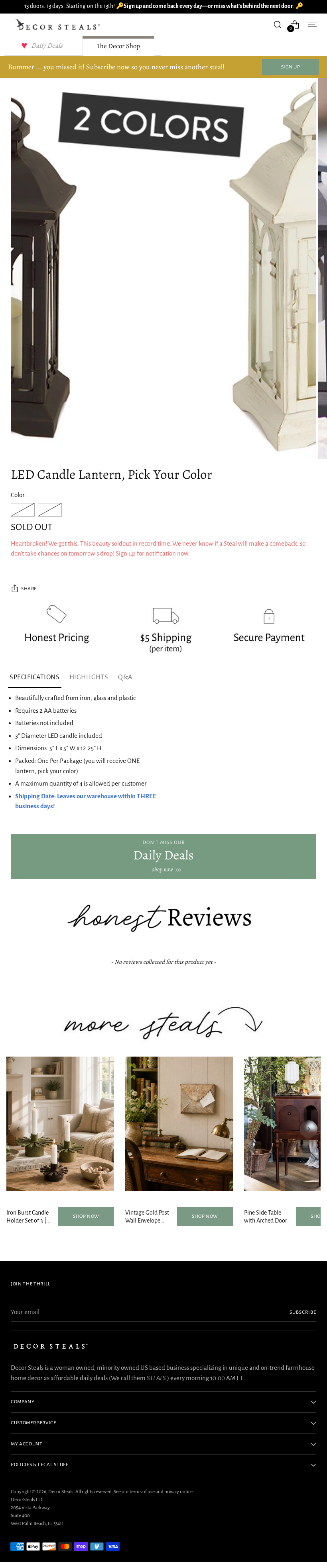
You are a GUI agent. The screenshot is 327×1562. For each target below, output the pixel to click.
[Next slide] (308, 1129)
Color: (18, 494)
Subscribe (303, 1312)
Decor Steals (60, 1491)
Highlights (88, 677)
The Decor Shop (118, 46)
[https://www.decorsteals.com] (163, 856)
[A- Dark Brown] (23, 510)
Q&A (125, 677)
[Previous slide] (18, 1129)
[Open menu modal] (312, 24)
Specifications (35, 677)
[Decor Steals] (58, 25)
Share (29, 588)
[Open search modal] (278, 24)
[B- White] (50, 510)
